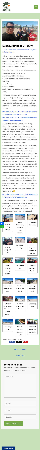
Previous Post (20, 349)
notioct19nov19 (23, 50)
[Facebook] (2, 223)
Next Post (20, 355)
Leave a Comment (9, 50)
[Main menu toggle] (36, 7)
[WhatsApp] (2, 226)
